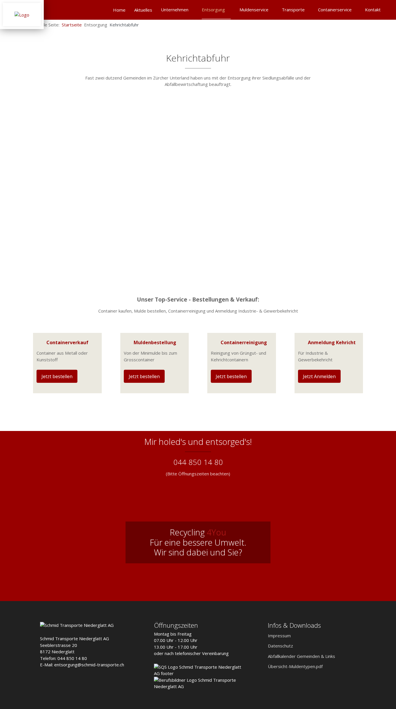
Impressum (279, 635)
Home (119, 10)
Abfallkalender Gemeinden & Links (301, 656)
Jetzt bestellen (56, 376)
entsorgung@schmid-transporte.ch (89, 664)
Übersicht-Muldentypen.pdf (295, 666)
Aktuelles (143, 10)
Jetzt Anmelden (319, 376)
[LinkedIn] (385, 24)
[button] (380, 684)
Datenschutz (280, 646)
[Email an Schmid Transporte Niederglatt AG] (375, 24)
